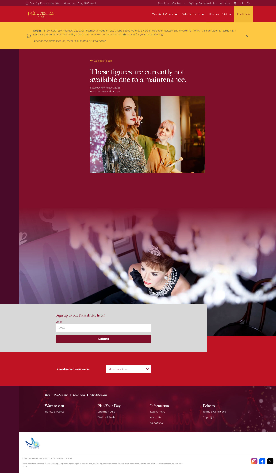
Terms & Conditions (214, 411)
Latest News (79, 395)
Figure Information (98, 395)
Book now (243, 14)
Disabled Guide (106, 417)
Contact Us (178, 3)
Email (59, 321)
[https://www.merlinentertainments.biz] (33, 443)
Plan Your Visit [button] (218, 14)
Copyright (208, 417)
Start (47, 395)
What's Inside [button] (191, 14)
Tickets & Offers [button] (162, 14)
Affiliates (225, 3)
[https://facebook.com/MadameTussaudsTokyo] (262, 461)
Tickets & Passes (54, 411)
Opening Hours (106, 411)
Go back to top (103, 60)
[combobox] (128, 369)
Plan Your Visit (61, 395)
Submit (103, 339)
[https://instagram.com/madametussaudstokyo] (254, 461)
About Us (163, 3)
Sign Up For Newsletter (202, 3)
